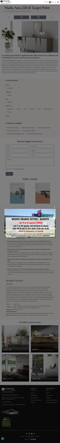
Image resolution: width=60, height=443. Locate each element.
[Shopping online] (50, 2)
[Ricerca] (55, 2)
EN (47, 2)
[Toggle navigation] (57, 2)
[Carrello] (53, 2)
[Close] (54, 207)
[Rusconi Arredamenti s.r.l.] (22, 2)
